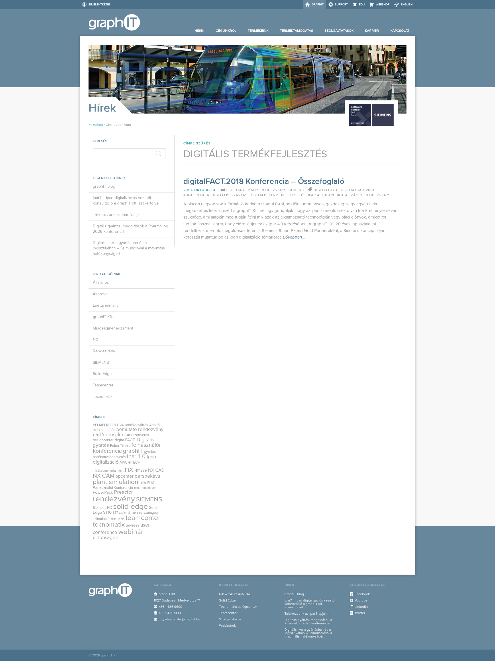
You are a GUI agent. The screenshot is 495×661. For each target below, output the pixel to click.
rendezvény (114, 499)
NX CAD (156, 470)
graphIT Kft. (103, 316)
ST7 (115, 513)
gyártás (150, 451)
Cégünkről (226, 31)
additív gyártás (136, 425)
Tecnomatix (103, 396)
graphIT (318, 4)
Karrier (372, 31)
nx (129, 469)
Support (341, 4)
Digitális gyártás (229, 195)
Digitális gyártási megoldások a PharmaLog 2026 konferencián (130, 229)
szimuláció (117, 519)
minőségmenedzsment (108, 471)
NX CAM (103, 475)
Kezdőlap (96, 125)
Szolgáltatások (339, 31)
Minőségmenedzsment (113, 328)
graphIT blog (104, 186)
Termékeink (258, 31)
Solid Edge (102, 373)
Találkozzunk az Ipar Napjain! (118, 214)
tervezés (132, 525)
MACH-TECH (130, 462)
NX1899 (140, 470)
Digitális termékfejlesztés (278, 195)
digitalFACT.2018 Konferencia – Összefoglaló (263, 181)
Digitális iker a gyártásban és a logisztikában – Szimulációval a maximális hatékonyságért (129, 248)
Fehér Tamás (120, 445)
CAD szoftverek (136, 435)
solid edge (130, 506)
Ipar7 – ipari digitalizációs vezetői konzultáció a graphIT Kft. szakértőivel (126, 200)
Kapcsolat (399, 31)
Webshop (383, 4)
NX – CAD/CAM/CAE (235, 594)
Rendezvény (104, 351)
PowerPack (103, 492)
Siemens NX (102, 507)
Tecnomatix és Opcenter (238, 606)
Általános (101, 282)
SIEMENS (101, 362)
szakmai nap (127, 513)
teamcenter (142, 518)
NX (95, 339)
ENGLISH (406, 4)
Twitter (360, 613)
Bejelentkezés (100, 4)
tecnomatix (109, 525)
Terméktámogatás (296, 31)
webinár (130, 531)
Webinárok (227, 625)
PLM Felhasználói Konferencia (123, 485)
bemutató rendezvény (139, 429)
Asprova (100, 293)
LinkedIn (361, 606)
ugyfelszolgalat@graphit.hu (179, 619)
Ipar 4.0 (136, 456)
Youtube (361, 600)
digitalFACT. (125, 440)
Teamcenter (103, 385)
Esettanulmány (106, 305)
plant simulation (115, 482)
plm (143, 482)
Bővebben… (294, 237)
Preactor (123, 492)
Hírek (199, 31)
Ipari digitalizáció (343, 195)
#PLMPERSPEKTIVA (108, 425)
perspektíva (147, 476)
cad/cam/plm (108, 434)
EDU (362, 4)
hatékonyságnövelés (109, 457)
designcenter (103, 440)
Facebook (362, 594)
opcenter (124, 476)
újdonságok (105, 538)
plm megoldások (145, 488)
